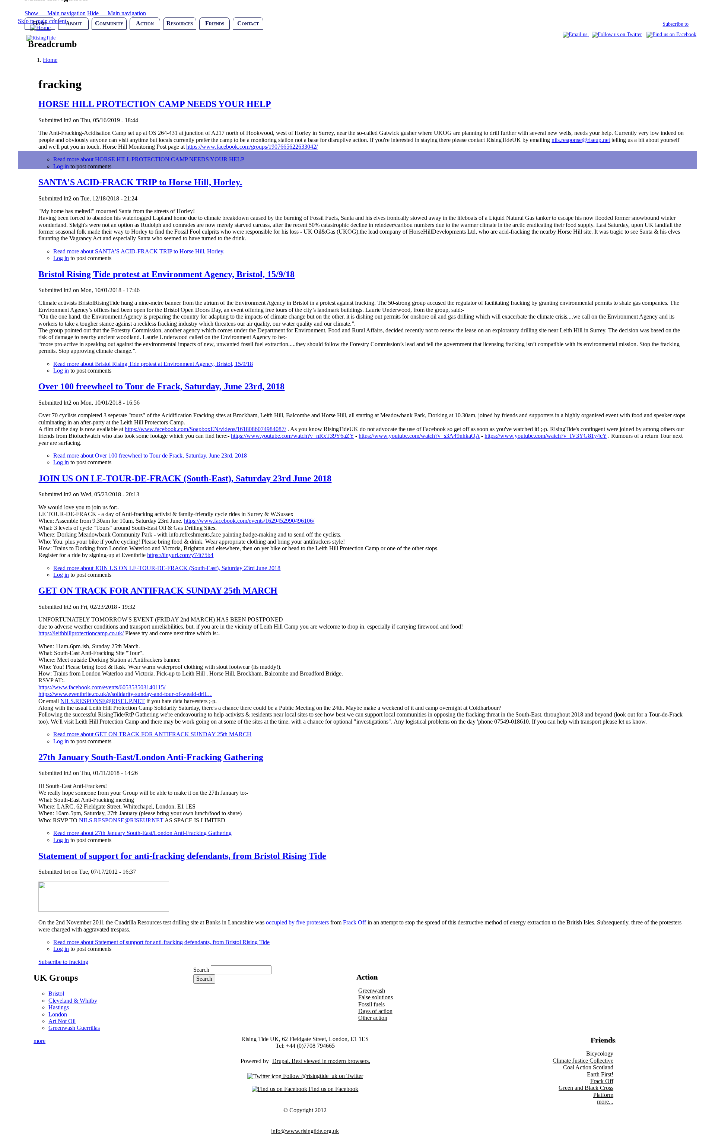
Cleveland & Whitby (72, 1000)
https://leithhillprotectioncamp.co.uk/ (81, 633)
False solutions (375, 997)
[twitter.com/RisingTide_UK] (617, 34)
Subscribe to (675, 24)
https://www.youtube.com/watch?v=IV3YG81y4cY (545, 436)
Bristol (56, 993)
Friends (214, 23)
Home (40, 23)
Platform (603, 1095)
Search (201, 970)
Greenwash (371, 990)
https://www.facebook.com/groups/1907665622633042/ (252, 146)
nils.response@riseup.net (581, 140)
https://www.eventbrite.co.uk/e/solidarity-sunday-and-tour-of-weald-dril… (125, 694)
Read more (139, 251)
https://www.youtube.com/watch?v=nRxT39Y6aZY (292, 436)
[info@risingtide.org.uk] (576, 34)
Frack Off (354, 922)
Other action (372, 1018)
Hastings (58, 1007)
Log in (61, 258)
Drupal (280, 1061)
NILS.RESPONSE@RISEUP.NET (102, 701)
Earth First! (600, 1074)
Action (145, 23)
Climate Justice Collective (583, 1060)
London (57, 1014)
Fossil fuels (371, 1004)
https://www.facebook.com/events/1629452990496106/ (249, 521)
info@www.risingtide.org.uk (305, 1131)
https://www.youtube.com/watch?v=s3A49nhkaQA (419, 436)
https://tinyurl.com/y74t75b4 (180, 555)
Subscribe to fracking (63, 962)
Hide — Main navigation (116, 13)
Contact (248, 23)
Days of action (375, 1011)
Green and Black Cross (586, 1088)
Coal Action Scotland (588, 1067)
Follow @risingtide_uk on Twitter (322, 1076)
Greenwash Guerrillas (74, 1028)
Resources (179, 23)
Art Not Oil (62, 1021)
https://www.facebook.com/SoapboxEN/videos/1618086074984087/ (205, 429)
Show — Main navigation (55, 13)
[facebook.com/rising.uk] (671, 34)
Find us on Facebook (332, 1089)
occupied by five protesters (297, 922)
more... (605, 1101)
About (74, 23)
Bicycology (599, 1053)
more (39, 1041)
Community (109, 23)
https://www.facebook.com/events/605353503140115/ (101, 687)
